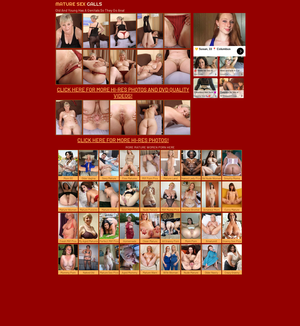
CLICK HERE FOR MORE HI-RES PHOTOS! (123, 140)
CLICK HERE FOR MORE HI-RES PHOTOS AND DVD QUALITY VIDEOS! (123, 92)
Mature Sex (78, 4)
